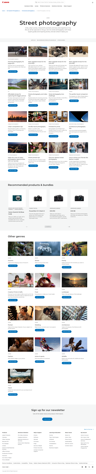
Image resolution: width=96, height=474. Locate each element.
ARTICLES (33, 40)
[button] (27, 226)
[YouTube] (92, 467)
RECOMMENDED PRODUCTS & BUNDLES (46, 40)
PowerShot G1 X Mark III (37, 211)
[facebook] (82, 467)
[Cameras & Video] (33, 6)
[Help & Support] (72, 6)
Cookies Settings (83, 463)
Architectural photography (76, 124)
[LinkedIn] (85, 467)
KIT (29, 59)
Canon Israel (5, 467)
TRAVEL (70, 91)
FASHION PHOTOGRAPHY (74, 155)
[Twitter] (89, 467)
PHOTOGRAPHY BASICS (13, 59)
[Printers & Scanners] (50, 6)
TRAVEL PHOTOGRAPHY (33, 124)
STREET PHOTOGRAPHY (33, 91)
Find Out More (12, 71)
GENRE (48, 17)
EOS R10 (52, 211)
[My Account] (93, 2)
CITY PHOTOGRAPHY (12, 155)
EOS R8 (73, 211)
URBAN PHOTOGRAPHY (13, 124)
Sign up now (47, 419)
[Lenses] (38, 6)
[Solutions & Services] (62, 6)
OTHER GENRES (61, 40)
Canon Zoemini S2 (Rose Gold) (16, 213)
